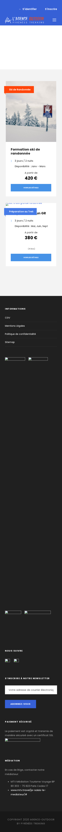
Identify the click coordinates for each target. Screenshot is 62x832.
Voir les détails (31, 187)
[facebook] (6, 5)
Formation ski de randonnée (25, 151)
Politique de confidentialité (20, 334)
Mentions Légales (15, 326)
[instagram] (17, 5)
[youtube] (11, 5)
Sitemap (10, 342)
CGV (7, 317)
